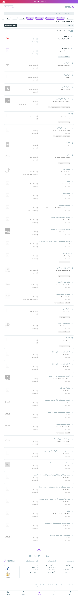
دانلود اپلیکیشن (33, 570)
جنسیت (31, 18)
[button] (70, 18)
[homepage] (39, 550)
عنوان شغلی (40, 18)
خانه (70, 594)
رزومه (23, 594)
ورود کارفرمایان (51, 567)
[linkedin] (43, 556)
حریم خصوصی (33, 572)
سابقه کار (14, 18)
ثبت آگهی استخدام (10, 25)
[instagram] (30, 556)
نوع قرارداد (22, 18)
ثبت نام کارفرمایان (51, 570)
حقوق (8, 18)
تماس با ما (34, 567)
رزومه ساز (71, 567)
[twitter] (35, 556)
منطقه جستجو (51, 18)
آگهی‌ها (39, 594)
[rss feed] (47, 556)
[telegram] (39, 556)
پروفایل (8, 594)
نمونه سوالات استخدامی (67, 570)
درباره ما (34, 565)
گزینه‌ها (54, 594)
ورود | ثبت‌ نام (8, 7)
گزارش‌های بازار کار (51, 572)
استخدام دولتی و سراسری (67, 572)
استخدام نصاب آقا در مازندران (65, 22)
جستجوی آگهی (69, 565)
